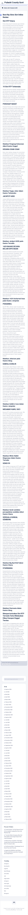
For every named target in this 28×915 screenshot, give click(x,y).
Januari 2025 (8, 735)
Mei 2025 (7, 725)
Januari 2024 (8, 765)
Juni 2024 (7, 753)
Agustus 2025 (8, 717)
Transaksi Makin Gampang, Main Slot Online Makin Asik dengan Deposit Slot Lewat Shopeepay (13, 837)
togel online (6, 878)
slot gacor (6, 863)
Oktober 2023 (8, 773)
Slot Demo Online (6, 664)
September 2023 (9, 776)
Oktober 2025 (8, 712)
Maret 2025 (7, 730)
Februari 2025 (8, 732)
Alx (21, 909)
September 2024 (9, 745)
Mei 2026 (7, 694)
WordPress (13, 909)
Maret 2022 (7, 816)
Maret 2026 (7, 699)
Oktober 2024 (8, 742)
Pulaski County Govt (14, 2)
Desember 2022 (8, 798)
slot (5, 876)
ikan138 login (7, 871)
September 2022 (9, 806)
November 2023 (8, 770)
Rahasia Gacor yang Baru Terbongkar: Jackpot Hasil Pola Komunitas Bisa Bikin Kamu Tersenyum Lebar (13, 842)
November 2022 (8, 801)
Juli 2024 (7, 750)
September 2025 (9, 714)
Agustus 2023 (8, 778)
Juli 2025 (7, 719)
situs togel (6, 883)
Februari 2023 (8, 793)
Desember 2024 (8, 737)
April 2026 (7, 696)
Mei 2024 (7, 755)
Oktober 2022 (8, 804)
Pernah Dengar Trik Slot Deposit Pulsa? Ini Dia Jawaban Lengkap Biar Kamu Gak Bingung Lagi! (13, 831)
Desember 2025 (8, 707)
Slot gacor (6, 893)
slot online (6, 873)
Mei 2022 (7, 811)
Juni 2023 (7, 783)
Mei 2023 (7, 786)
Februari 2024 (8, 763)
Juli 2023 (7, 781)
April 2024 (7, 758)
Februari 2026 (8, 702)
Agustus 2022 (8, 809)
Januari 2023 (8, 796)
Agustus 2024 (8, 747)
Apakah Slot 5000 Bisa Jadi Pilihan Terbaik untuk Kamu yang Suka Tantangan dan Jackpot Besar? (13, 852)
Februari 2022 (8, 819)
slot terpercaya (7, 886)
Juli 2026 (7, 691)
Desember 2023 (8, 768)
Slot (5, 890)
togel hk (6, 868)
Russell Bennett (14, 662)
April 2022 (7, 814)
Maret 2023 (7, 791)
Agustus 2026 (8, 689)
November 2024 (8, 740)
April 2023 (7, 788)
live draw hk (6, 866)
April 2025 (7, 727)
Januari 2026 (8, 704)
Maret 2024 (7, 760)
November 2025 (8, 709)
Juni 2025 (7, 722)
